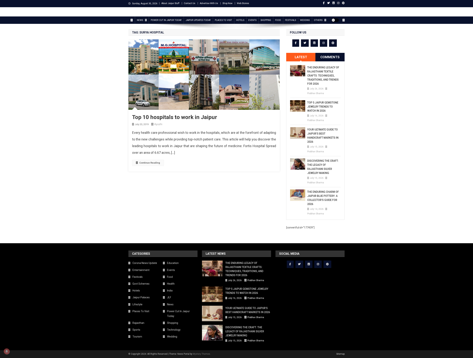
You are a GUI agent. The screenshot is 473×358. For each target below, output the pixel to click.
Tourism (137, 336)
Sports (136, 329)
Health (171, 283)
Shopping (266, 20)
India (170, 290)
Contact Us (189, 3)
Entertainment (140, 270)
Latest (301, 57)
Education (173, 263)
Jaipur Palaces (141, 297)
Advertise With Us (209, 3)
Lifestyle (137, 304)
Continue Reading (149, 162)
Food (278, 20)
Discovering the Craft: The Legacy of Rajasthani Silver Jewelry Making (323, 166)
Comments (330, 57)
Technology (174, 329)
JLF (169, 297)
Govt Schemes (140, 283)
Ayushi (158, 124)
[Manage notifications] (7, 351)
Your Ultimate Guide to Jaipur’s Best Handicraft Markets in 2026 (322, 135)
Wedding (305, 20)
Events (252, 20)
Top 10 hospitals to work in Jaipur (174, 117)
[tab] (300, 57)
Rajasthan (138, 322)
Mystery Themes (201, 354)
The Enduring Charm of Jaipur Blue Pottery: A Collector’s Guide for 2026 (323, 198)
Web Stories (243, 3)
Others (318, 20)
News (140, 20)
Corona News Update (144, 263)
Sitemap (340, 354)
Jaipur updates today (198, 20)
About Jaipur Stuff (170, 3)
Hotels (240, 20)
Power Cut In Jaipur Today (166, 20)
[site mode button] (335, 20)
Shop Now (227, 3)
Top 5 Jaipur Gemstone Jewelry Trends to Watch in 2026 (322, 106)
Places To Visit (223, 20)
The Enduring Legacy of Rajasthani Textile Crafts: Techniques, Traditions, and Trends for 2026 (323, 75)
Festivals (290, 20)
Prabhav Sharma (315, 93)
